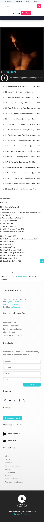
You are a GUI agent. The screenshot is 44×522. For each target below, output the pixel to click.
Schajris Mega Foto (10, 326)
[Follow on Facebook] (19, 400)
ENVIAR (32, 385)
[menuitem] (6, 456)
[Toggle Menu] (37, 18)
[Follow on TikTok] (15, 400)
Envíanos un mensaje (13, 418)
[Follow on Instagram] (5, 400)
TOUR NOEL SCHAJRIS (13, 336)
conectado (21, 276)
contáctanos (15, 307)
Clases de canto (9, 332)
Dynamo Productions (15, 302)
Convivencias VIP (9, 322)
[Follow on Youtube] (10, 400)
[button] (4, 77)
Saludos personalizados (12, 329)
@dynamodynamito (10, 304)
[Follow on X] (24, 400)
